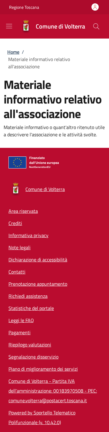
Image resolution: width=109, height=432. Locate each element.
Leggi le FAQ (21, 320)
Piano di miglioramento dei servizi (43, 368)
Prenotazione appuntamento (37, 283)
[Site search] (96, 26)
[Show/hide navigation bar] (9, 26)
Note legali (19, 247)
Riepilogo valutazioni (29, 344)
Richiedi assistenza (28, 296)
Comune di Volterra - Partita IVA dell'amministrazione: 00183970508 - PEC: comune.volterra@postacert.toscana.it (52, 390)
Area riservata (23, 211)
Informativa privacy (28, 235)
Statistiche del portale (31, 308)
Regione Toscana (24, 7)
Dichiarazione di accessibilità (37, 259)
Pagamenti (19, 332)
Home (13, 52)
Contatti (16, 271)
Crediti (15, 223)
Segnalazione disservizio (33, 356)
